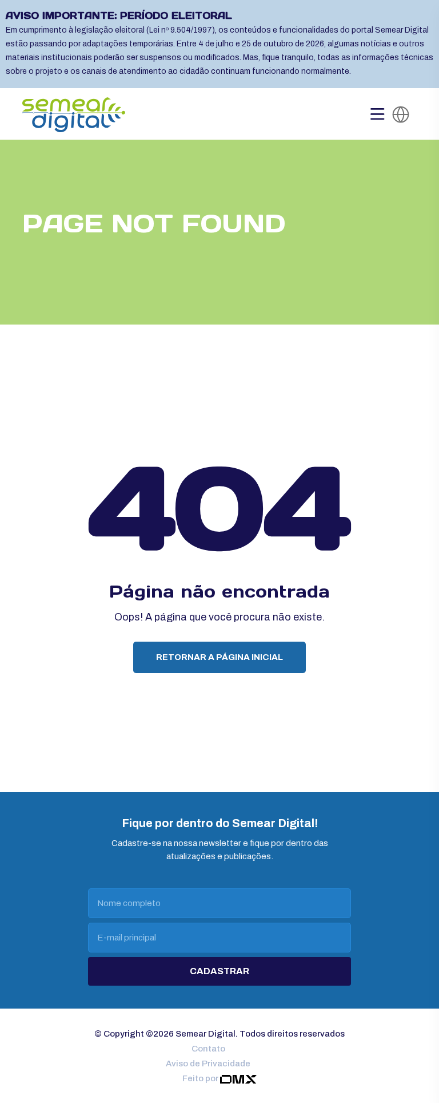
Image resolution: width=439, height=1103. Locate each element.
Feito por (201, 1078)
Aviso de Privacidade (208, 1063)
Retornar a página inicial (219, 657)
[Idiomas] (401, 114)
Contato (208, 1048)
